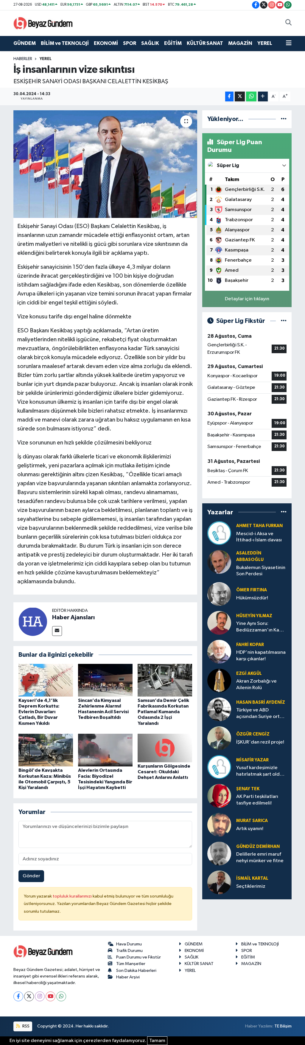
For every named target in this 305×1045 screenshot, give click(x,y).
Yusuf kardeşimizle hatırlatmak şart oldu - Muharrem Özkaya (260, 771)
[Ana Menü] (289, 43)
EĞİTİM (173, 43)
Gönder (31, 876)
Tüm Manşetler (130, 963)
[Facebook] (18, 996)
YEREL (264, 43)
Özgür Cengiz (253, 734)
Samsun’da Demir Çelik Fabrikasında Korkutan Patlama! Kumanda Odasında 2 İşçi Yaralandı (163, 712)
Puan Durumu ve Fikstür (138, 957)
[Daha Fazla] (263, 96)
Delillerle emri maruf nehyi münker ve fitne (260, 857)
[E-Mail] (57, 631)
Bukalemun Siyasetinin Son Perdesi (260, 570)
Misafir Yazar (252, 760)
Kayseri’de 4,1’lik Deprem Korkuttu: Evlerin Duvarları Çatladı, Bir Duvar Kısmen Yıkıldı (39, 712)
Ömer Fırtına (251, 590)
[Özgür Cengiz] (219, 738)
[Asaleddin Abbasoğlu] (219, 561)
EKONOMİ (106, 43)
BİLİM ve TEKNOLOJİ (65, 43)
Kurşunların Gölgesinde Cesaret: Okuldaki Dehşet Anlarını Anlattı (164, 772)
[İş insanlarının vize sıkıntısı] (105, 164)
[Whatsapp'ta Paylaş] (251, 96)
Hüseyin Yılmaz (254, 616)
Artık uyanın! (249, 828)
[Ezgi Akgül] (219, 680)
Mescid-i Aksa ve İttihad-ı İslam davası (259, 537)
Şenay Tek (247, 789)
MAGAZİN (240, 43)
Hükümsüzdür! (252, 598)
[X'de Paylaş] (240, 96)
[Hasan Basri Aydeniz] (219, 709)
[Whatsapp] (61, 996)
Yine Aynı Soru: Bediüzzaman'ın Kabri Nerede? (260, 627)
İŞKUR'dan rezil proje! (260, 742)
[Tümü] (284, 119)
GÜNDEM (24, 43)
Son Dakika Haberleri (136, 970)
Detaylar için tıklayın (247, 298)
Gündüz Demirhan (258, 846)
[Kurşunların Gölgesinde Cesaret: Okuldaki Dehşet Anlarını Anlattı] (165, 747)
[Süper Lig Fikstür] (284, 320)
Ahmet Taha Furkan (259, 526)
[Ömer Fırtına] (219, 593)
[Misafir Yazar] (219, 766)
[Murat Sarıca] (219, 824)
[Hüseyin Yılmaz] (219, 622)
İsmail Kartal (252, 878)
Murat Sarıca (252, 820)
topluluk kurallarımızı (73, 896)
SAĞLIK (150, 43)
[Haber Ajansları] (32, 621)
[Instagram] (40, 996)
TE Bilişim (283, 1026)
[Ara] (288, 23)
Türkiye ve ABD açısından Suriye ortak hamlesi (260, 714)
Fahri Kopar (250, 644)
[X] (29, 996)
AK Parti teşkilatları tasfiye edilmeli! (257, 799)
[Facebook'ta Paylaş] (229, 96)
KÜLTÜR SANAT (205, 43)
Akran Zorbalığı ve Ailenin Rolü (256, 684)
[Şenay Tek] (219, 795)
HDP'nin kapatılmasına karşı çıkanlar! (261, 655)
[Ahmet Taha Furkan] (219, 532)
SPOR (129, 43)
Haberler (22, 59)
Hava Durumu (129, 944)
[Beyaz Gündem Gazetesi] (43, 23)
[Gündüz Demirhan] (219, 853)
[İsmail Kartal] (219, 882)
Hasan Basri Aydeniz (260, 702)
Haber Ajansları (73, 617)
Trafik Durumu (129, 950)
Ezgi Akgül (249, 673)
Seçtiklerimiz (250, 886)
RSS (25, 1026)
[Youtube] (50, 996)
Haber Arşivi (128, 977)
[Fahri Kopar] (219, 651)
